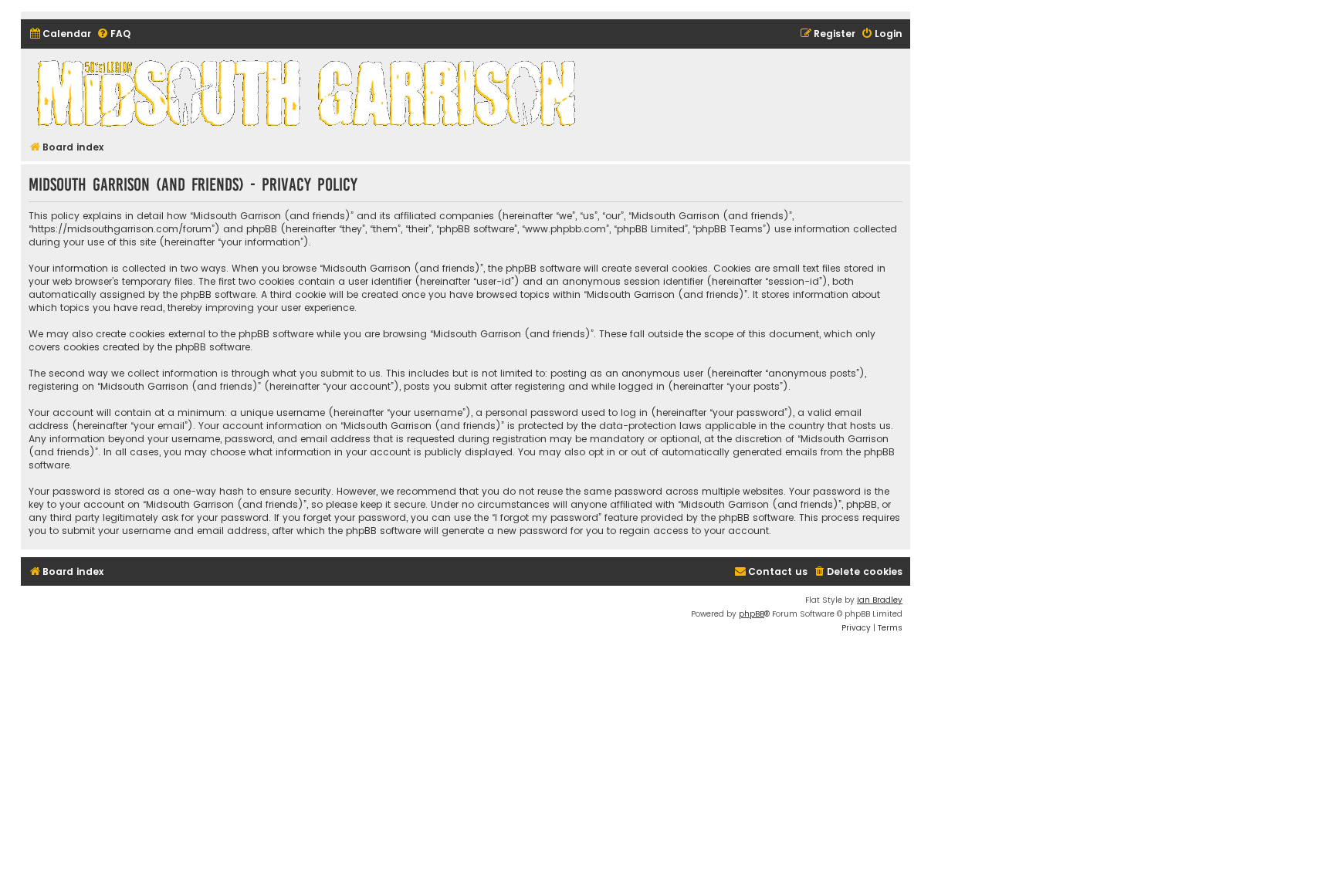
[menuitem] (60, 34)
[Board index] (309, 92)
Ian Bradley (879, 600)
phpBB (751, 614)
